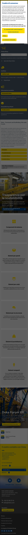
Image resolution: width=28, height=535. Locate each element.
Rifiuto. (5, 36)
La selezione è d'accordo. (9, 40)
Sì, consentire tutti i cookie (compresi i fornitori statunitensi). (13, 31)
